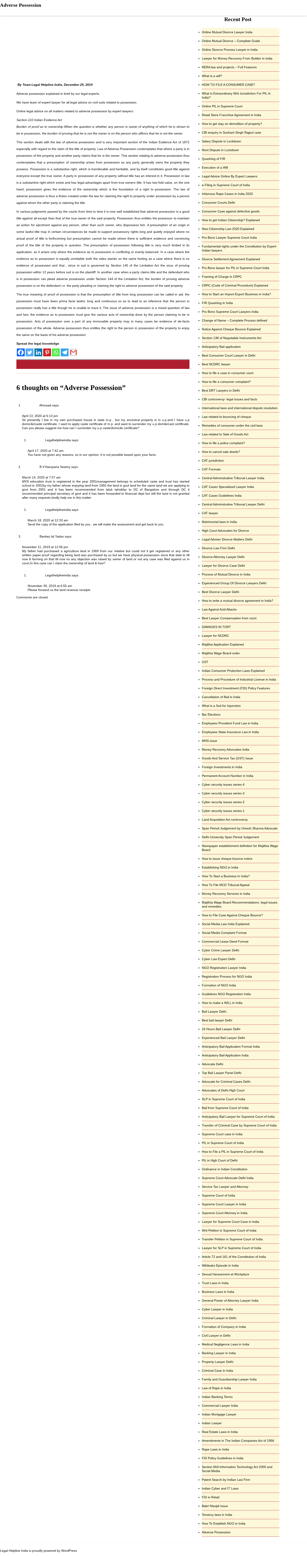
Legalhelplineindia (58, 440)
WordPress (69, 1550)
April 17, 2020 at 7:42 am (46, 450)
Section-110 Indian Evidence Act (39, 120)
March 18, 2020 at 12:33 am (48, 520)
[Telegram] (65, 352)
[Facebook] (21, 352)
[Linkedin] (38, 352)
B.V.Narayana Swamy (55, 467)
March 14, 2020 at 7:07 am (41, 477)
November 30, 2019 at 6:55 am (50, 586)
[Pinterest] (47, 352)
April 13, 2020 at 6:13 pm (40, 416)
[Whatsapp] (56, 352)
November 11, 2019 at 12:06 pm (45, 547)
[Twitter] (29, 352)
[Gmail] (73, 352)
